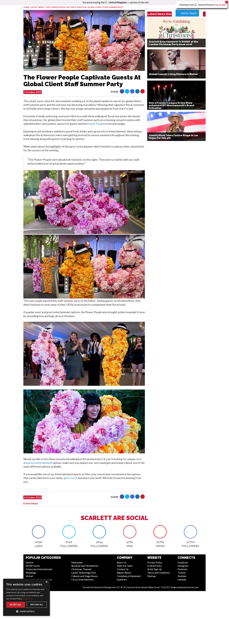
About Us (121, 562)
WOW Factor (33, 565)
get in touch (70, 478)
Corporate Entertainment (39, 569)
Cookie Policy (154, 565)
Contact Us (123, 569)
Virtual (29, 576)
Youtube (182, 576)
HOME (26, 7)
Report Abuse (124, 572)
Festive (29, 562)
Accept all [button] (15, 604)
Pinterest (182, 569)
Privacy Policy (154, 562)
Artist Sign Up (154, 569)
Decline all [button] (36, 604)
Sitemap (151, 576)
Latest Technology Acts (83, 572)
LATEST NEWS (37, 7)
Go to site (220, 4)
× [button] (46, 582)
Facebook (183, 562)
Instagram (183, 565)
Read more (28, 598)
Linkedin (182, 579)
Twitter (182, 572)
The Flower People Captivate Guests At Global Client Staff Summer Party (84, 7)
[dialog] (26, 597)
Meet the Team (125, 565)
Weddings (31, 572)
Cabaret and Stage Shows (84, 576)
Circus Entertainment (82, 579)
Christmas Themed (81, 569)
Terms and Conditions (158, 572)
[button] (122, 91)
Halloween (77, 562)
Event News (30, 503)
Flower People (95, 123)
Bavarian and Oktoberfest (84, 565)
